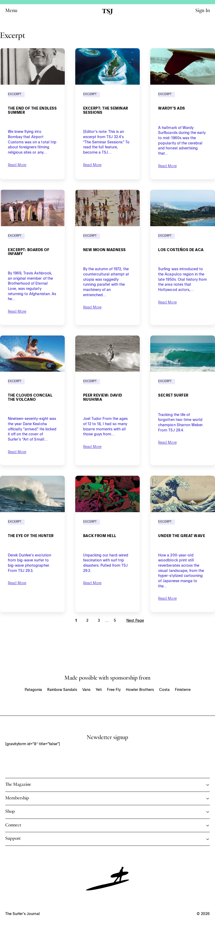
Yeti (99, 690)
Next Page (135, 621)
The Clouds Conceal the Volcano (30, 398)
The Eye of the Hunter (31, 536)
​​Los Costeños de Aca (181, 250)
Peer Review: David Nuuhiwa (102, 398)
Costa (164, 690)
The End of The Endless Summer (32, 111)
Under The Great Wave (181, 536)
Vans (86, 690)
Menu (11, 11)
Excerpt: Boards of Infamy (28, 252)
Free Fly (114, 690)
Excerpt (15, 94)
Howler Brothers (140, 690)
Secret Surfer (173, 395)
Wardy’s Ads (171, 108)
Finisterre (183, 690)
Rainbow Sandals (62, 690)
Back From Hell (99, 536)
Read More (17, 165)
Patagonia (33, 690)
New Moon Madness (104, 250)
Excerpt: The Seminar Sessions (105, 111)
